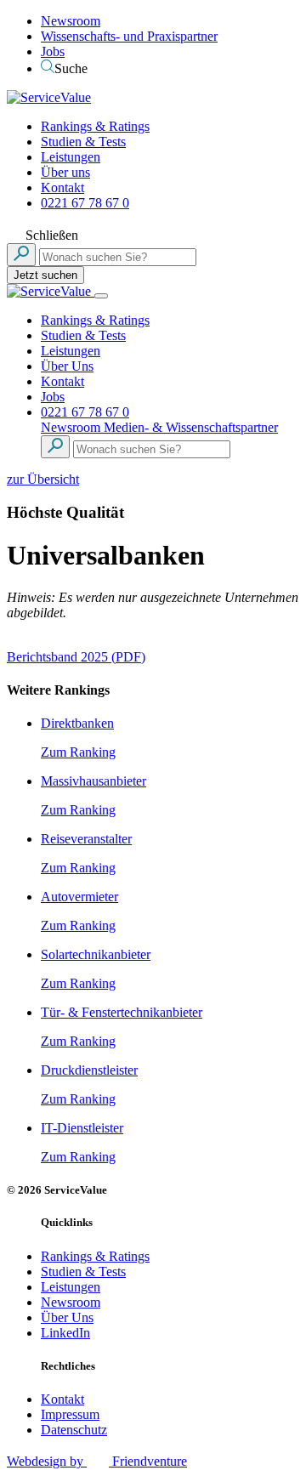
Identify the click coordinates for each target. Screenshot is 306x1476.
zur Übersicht (43, 479)
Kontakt (62, 187)
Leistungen (70, 157)
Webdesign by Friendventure (97, 1461)
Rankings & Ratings (95, 126)
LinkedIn (65, 1333)
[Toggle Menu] (101, 295)
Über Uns (67, 366)
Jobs (53, 51)
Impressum (70, 1414)
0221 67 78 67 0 (85, 203)
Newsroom (70, 21)
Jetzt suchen (45, 275)
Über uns (65, 172)
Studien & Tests (83, 141)
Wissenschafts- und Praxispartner (129, 36)
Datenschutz (74, 1429)
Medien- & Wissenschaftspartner (191, 427)
